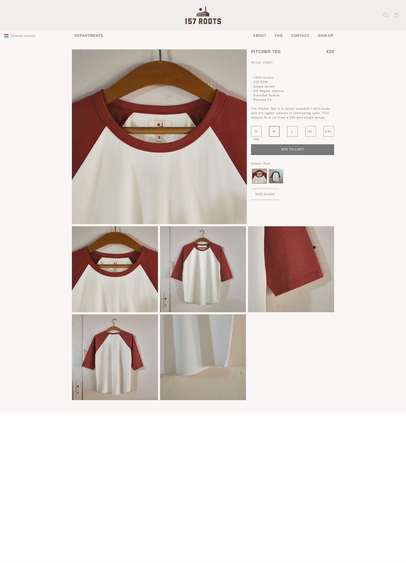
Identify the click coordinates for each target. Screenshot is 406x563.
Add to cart (292, 149)
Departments (89, 35)
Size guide (265, 194)
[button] (386, 15)
